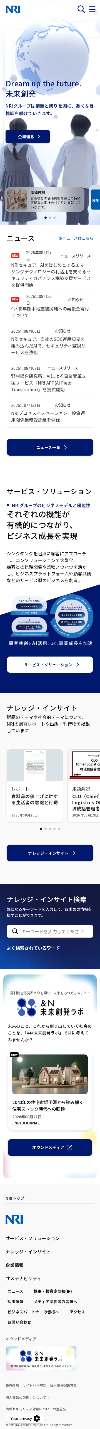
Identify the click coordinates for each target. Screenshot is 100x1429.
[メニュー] (92, 9)
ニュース (15, 1291)
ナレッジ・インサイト (48, 853)
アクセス (77, 1311)
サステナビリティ (23, 1278)
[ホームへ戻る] (13, 9)
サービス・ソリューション (48, 664)
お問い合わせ (19, 1322)
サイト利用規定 (34, 1385)
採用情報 (15, 1301)
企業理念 (26, 136)
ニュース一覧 (48, 447)
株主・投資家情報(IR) (53, 1291)
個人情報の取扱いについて (26, 1397)
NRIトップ (15, 1198)
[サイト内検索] (81, 9)
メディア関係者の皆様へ (55, 1301)
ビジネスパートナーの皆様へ (33, 1311)
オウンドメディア (48, 1147)
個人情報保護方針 (63, 1385)
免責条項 (12, 1385)
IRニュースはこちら (76, 238)
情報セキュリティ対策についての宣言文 (36, 1408)
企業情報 (15, 1265)
